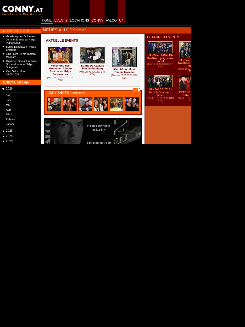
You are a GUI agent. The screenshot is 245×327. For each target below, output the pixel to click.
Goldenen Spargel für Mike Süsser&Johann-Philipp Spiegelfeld (21, 64)
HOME (47, 20)
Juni (8, 100)
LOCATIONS (79, 20)
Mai (8, 104)
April (8, 109)
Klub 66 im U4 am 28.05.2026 (16, 73)
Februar (10, 119)
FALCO (111, 20)
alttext (54, 104)
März (9, 114)
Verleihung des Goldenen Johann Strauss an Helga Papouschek (20, 39)
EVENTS (60, 20)
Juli (8, 95)
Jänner (10, 124)
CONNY (97, 20)
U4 (121, 20)
